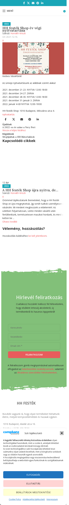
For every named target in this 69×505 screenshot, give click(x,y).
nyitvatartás (8, 114)
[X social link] (28, 3)
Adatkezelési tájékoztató (34, 499)
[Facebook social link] (24, 3)
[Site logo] (33, 10)
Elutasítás (33, 483)
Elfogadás (33, 474)
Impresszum (52, 499)
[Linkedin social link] (42, 3)
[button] (61, 433)
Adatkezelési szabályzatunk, (38, 369)
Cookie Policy (15, 499)
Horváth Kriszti (18, 33)
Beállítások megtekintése (33, 492)
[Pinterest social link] (37, 3)
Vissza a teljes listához (14, 130)
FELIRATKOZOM (34, 354)
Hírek (6, 24)
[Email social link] (33, 3)
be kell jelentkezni (37, 235)
